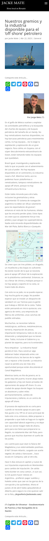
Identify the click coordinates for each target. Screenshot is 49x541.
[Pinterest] (25, 84)
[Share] (8, 89)
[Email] (36, 84)
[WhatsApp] (8, 84)
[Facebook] (30, 84)
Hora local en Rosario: (16, 8)
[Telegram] (13, 84)
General (37, 38)
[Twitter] (19, 84)
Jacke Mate (13, 38)
